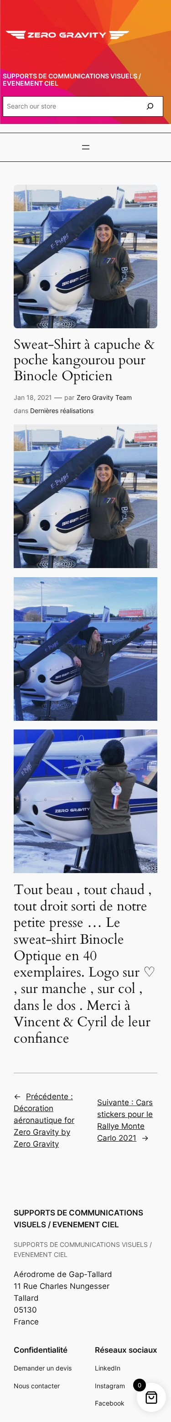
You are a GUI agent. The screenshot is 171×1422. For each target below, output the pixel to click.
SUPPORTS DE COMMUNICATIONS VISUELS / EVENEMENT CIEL (72, 79)
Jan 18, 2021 (33, 397)
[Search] (150, 106)
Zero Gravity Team (104, 397)
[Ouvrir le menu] (85, 147)
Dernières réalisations (61, 410)
